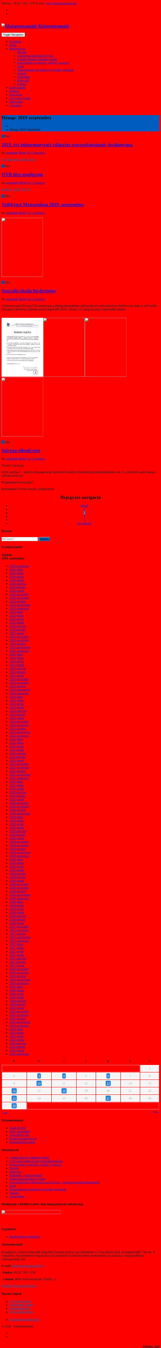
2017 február (17, 962)
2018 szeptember (19, 894)
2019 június (16, 863)
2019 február (17, 877)
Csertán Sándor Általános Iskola (37, 59)
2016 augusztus (19, 983)
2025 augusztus (19, 608)
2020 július (16, 817)
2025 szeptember (19, 605)
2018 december (18, 884)
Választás (15, 105)
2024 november (19, 640)
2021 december (18, 764)
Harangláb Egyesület (22, 1142)
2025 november (19, 597)
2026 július (16, 569)
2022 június (16, 742)
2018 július (16, 902)
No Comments (36, 152)
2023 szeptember (19, 689)
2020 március (17, 831)
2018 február (17, 919)
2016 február (17, 1004)
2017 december (18, 926)
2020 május (16, 824)
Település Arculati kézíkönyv (19, 1286)
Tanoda (22, 73)
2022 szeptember (19, 732)
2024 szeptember (19, 647)
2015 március (17, 1043)
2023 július (16, 696)
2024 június (16, 658)
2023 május (16, 704)
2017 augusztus (19, 940)
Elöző (84, 505)
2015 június (16, 1032)
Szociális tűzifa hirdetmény (29, 290)
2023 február (17, 714)
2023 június (16, 700)
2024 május (16, 661)
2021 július (16, 781)
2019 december (18, 841)
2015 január (16, 1050)
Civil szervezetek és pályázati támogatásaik (36, 1161)
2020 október (17, 810)
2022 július (16, 739)
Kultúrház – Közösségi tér (25, 1175)
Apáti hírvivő (17, 1128)
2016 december (18, 969)
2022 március (17, 753)
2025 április (16, 622)
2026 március (17, 583)
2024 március (17, 668)
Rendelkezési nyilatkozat (24, 1236)
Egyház (22, 84)
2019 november (19, 845)
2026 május (16, 576)
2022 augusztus (19, 735)
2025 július (16, 612)
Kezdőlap (15, 41)
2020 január (16, 838)
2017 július (16, 944)
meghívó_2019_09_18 (16, 189)
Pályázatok (16, 101)
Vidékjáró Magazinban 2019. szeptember (43, 204)
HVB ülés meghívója (22, 174)
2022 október (17, 728)
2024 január (16, 675)
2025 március (17, 626)
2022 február (17, 757)
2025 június (16, 615)
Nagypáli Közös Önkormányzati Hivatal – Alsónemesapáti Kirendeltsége (54, 1182)
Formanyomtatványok (23, 1138)
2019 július (16, 859)
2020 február (17, 834)
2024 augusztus (19, 650)
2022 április (16, 749)
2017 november (19, 930)
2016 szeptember (19, 979)
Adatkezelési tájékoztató (24, 1319)
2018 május (16, 909)
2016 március (17, 1001)
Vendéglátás (16, 1196)
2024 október (17, 643)
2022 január (16, 760)
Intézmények (17, 48)
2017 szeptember (19, 937)
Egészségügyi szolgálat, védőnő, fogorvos (43, 62)
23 (14, 1098)
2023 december (18, 679)
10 (39, 1083)
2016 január (16, 1008)
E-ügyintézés (17, 87)
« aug (5, 1113)
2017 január (16, 965)
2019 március (17, 873)
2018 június (16, 905)
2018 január (16, 923)
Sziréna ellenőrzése (21, 450)
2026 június (16, 573)
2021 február (17, 795)
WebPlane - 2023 (151, 1346)
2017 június (16, 947)
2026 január (16, 590)
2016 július (16, 986)
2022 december (18, 721)
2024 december (18, 636)
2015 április (16, 1039)
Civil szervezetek (20, 98)
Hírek (12, 45)
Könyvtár (23, 80)
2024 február (17, 672)
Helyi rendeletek (19, 1131)
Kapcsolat (15, 94)
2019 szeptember (19, 852)
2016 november (19, 972)
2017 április (16, 955)
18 (64, 1090)
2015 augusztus (19, 1025)
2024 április (16, 665)
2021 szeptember (19, 774)
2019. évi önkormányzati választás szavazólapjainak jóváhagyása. (67, 144)
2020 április (16, 827)
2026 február (17, 587)
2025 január (16, 633)
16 (14, 1090)
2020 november (19, 806)
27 (108, 1098)
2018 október (17, 891)
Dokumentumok (19, 1308)
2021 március (17, 792)
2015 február (17, 1046)
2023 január (16, 718)
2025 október (17, 601)
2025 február (17, 629)
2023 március (17, 711)
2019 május (16, 866)
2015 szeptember (19, 1022)
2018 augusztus (19, 898)
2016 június (16, 990)
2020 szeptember (19, 813)
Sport (20, 66)
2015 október (17, 1018)
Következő (84, 523)
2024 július (16, 654)
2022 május (16, 746)
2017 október (17, 933)
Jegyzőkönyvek (19, 1135)
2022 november (19, 725)
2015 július (16, 1029)
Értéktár (14, 91)
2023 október (17, 686)
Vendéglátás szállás (21, 1305)
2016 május (16, 993)
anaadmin (12, 152)
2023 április (16, 707)
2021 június (16, 785)
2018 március (17, 916)
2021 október (17, 771)
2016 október (17, 976)
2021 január (16, 799)
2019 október (17, 848)
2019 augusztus (19, 856)
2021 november (19, 767)
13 (108, 1083)
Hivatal (21, 52)
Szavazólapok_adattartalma (18, 159)
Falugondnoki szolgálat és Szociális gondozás (45, 69)
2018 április (16, 912)
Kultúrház (23, 77)
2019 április (16, 870)
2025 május (16, 619)
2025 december (18, 594)
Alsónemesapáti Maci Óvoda (35, 55)
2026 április (16, 580)
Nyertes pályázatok (21, 1312)
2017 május (16, 951)
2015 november (19, 1015)
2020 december (18, 803)
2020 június (16, 820)
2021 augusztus (19, 778)
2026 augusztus (19, 566)
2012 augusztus (19, 1054)
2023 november (19, 682)
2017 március (17, 958)
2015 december (18, 1011)
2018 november (19, 887)
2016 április (16, 997)
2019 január (16, 880)
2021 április (16, 788)
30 (14, 1105)
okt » (156, 1112)
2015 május (16, 1036)
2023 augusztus (19, 693)
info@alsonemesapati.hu (61, 3)
